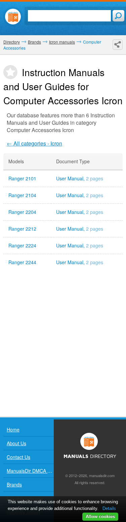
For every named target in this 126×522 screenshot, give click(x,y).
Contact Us (18, 457)
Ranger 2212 (22, 229)
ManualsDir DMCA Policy (30, 470)
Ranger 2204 (22, 212)
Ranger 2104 (22, 195)
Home (13, 429)
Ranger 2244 (22, 262)
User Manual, (79, 178)
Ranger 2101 (22, 178)
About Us (16, 443)
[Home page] (13, 16)
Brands (14, 484)
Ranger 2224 (22, 245)
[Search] (118, 15)
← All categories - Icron (34, 143)
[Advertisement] (63, 343)
